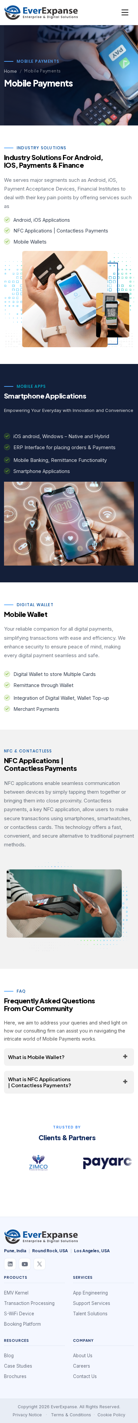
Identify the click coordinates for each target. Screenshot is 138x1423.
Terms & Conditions (71, 1414)
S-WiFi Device (19, 1313)
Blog (9, 1355)
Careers (81, 1366)
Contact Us (85, 1376)
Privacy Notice (27, 1414)
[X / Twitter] (39, 1264)
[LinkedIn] (10, 1264)
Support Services (91, 1303)
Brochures (15, 1376)
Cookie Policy (111, 1414)
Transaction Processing (29, 1303)
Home (10, 71)
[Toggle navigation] (125, 12)
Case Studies (18, 1366)
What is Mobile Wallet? (36, 1057)
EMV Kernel (16, 1293)
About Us (82, 1355)
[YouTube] (25, 1264)
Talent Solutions (90, 1313)
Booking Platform (22, 1324)
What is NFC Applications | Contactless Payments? (39, 1082)
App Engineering (90, 1293)
